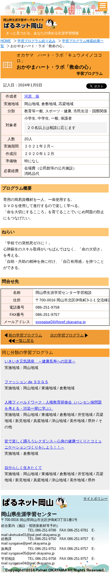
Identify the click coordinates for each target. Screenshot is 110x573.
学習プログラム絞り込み (36, 41)
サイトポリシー (95, 499)
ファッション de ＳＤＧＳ (26, 382)
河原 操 (31, 96)
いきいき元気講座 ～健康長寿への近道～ (40, 361)
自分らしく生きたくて (23, 467)
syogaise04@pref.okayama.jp (61, 322)
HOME (6, 41)
